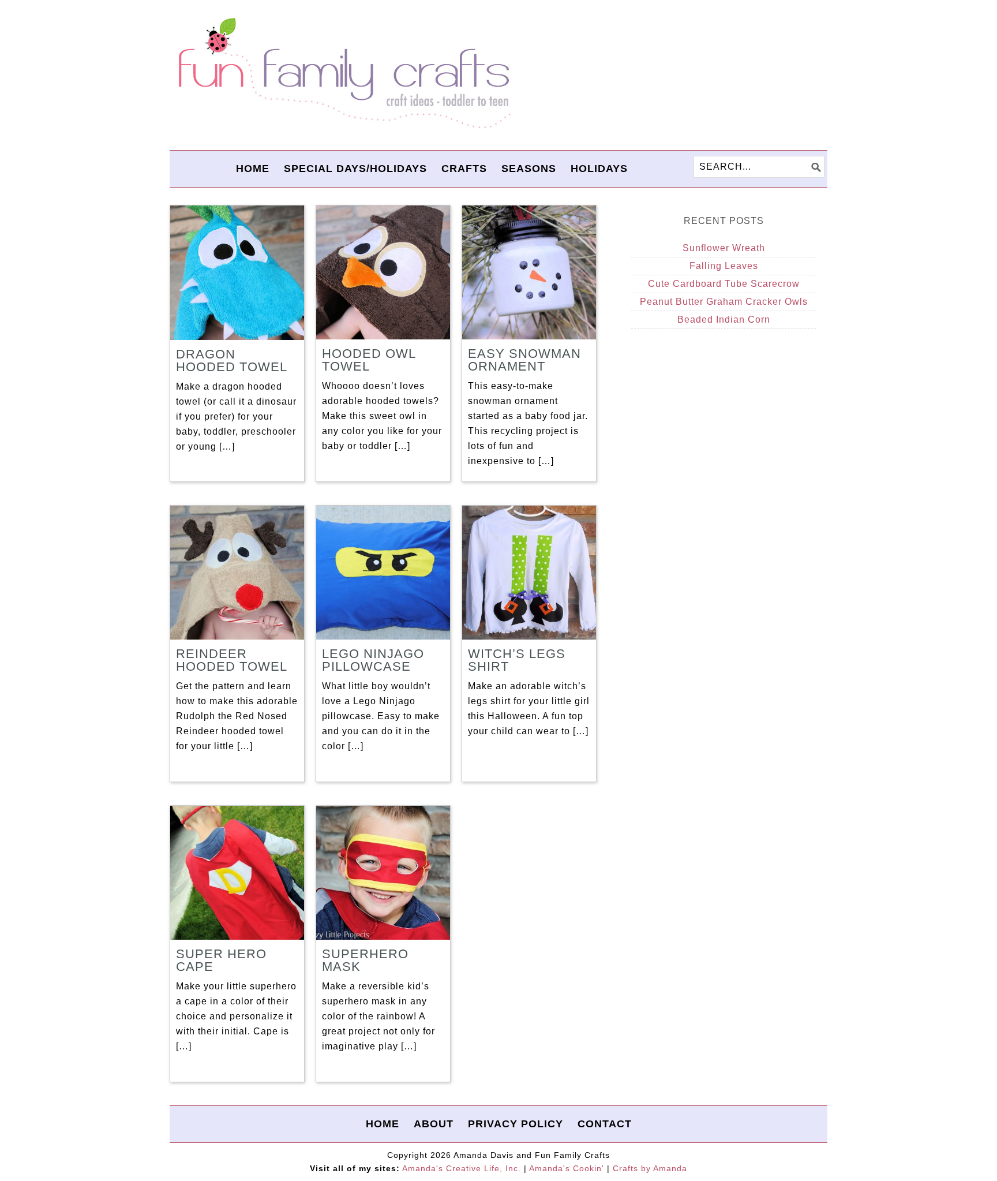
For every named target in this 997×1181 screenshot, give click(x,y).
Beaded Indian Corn (723, 319)
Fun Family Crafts (343, 74)
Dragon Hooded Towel (231, 360)
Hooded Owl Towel (368, 359)
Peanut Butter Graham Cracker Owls (724, 302)
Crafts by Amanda (650, 1168)
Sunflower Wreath (724, 248)
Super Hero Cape (221, 960)
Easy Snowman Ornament (524, 359)
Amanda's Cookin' (566, 1168)
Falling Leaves (723, 266)
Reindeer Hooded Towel (231, 660)
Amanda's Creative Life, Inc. (461, 1168)
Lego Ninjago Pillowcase (373, 660)
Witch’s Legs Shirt (516, 660)
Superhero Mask (365, 960)
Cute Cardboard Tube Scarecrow (724, 284)
